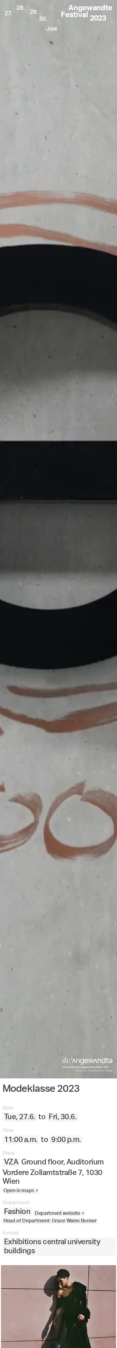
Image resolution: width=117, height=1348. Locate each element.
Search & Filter (74, 1334)
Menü (30, 1334)
